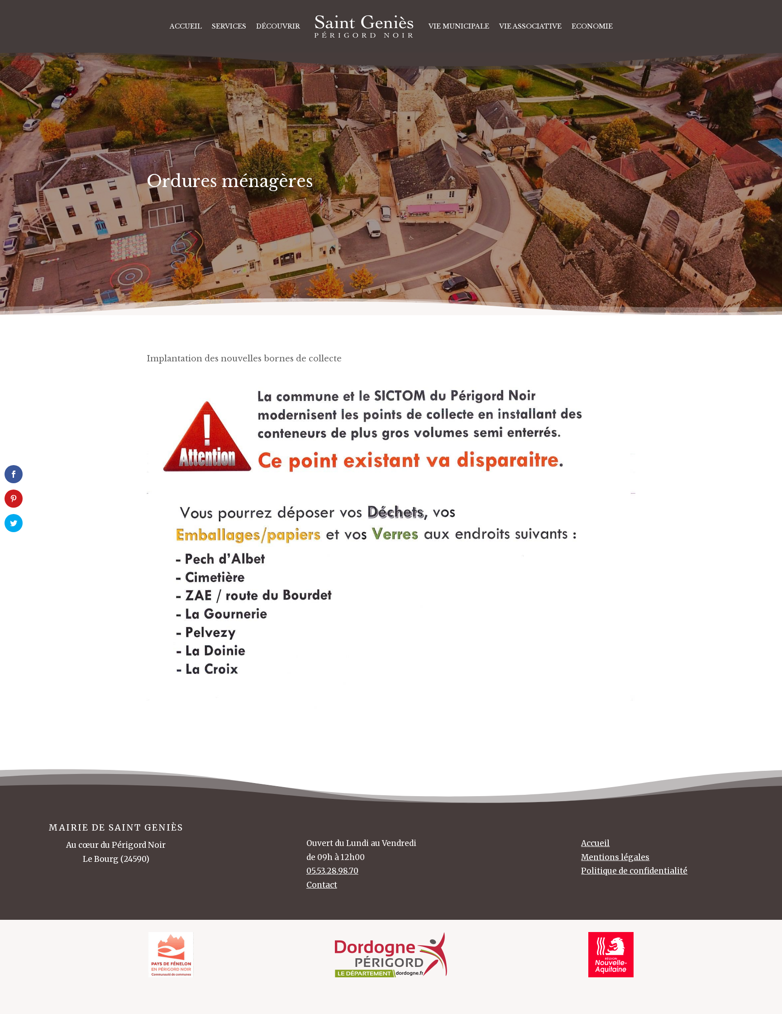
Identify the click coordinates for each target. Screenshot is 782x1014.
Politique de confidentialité (634, 871)
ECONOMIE (592, 26)
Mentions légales (615, 857)
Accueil (186, 26)
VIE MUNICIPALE (459, 26)
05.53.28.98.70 (332, 871)
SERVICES (229, 26)
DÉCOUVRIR (278, 26)
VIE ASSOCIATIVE (530, 26)
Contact (321, 885)
